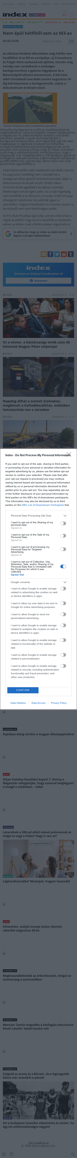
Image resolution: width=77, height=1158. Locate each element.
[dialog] (38, 579)
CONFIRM (23, 690)
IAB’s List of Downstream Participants (43, 505)
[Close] (70, 455)
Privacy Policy (59, 702)
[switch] (63, 523)
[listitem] (38, 516)
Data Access (38, 702)
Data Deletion (18, 702)
